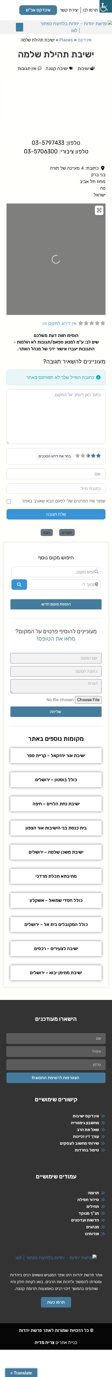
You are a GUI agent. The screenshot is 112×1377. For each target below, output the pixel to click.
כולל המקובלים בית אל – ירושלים (56, 924)
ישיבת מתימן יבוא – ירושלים (56, 973)
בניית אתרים (56, 1342)
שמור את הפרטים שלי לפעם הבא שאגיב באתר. (63, 501)
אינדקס (84, 39)
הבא (46, 532)
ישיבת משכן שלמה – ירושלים (56, 852)
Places (66, 39)
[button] (19, 27)
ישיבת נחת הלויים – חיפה (56, 804)
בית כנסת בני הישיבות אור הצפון (56, 828)
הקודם (67, 532)
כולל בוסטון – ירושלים (56, 780)
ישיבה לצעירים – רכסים (56, 948)
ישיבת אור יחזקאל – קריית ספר (56, 755)
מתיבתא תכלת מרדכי (56, 876)
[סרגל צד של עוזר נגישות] (105, 6)
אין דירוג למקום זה (59, 323)
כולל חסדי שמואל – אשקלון (56, 900)
